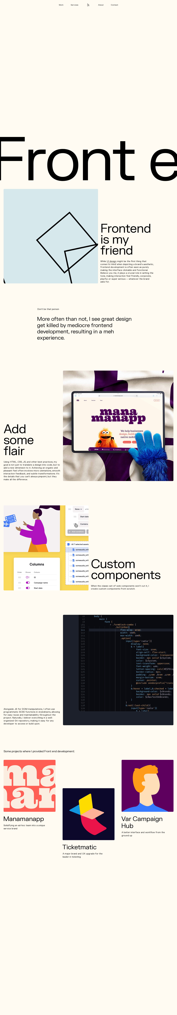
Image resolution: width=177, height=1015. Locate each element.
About (101, 5)
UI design (111, 261)
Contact (114, 5)
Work (61, 5)
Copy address (132, 1007)
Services (74, 5)
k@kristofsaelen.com (74, 1005)
